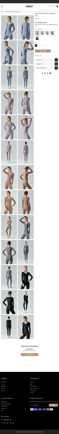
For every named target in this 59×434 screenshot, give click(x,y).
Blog (31, 384)
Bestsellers (3, 386)
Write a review (29, 354)
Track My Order (4, 406)
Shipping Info (4, 401)
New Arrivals (4, 382)
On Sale (2, 384)
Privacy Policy (33, 390)
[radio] (37, 33)
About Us (32, 382)
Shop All (3, 390)
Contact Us (3, 408)
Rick (42, 431)
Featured (3, 388)
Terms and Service (34, 388)
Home (2, 11)
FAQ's (2, 410)
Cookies (32, 392)
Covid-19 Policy (33, 386)
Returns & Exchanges (5, 404)
